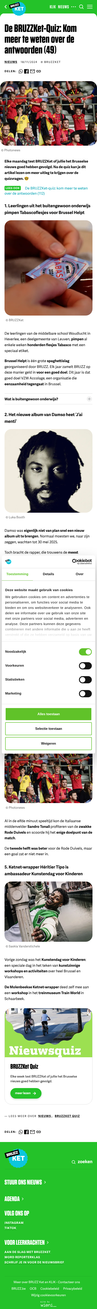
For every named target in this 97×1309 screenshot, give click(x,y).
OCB (33, 1289)
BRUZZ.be (19, 1289)
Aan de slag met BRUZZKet (28, 1252)
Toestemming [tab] (17, 574)
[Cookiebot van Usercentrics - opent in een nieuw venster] (72, 562)
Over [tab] (80, 574)
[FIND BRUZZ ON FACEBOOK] (26, 71)
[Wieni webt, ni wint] (48, 1303)
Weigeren (48, 743)
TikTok (10, 1228)
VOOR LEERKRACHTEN (25, 1242)
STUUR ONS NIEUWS (23, 1182)
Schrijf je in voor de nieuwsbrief (34, 1262)
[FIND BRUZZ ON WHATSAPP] (20, 71)
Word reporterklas (22, 1257)
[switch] (85, 665)
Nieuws (63, 6)
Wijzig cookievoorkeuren (48, 1295)
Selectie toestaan (48, 728)
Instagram (14, 1223)
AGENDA (12, 1198)
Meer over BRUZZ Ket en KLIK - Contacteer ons (47, 1282)
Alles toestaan (48, 714)
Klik (53, 6)
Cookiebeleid (50, 1289)
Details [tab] (48, 574)
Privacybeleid (72, 1289)
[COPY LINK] (38, 71)
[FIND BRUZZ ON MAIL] (32, 71)
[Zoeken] (81, 6)
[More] (73, 6)
